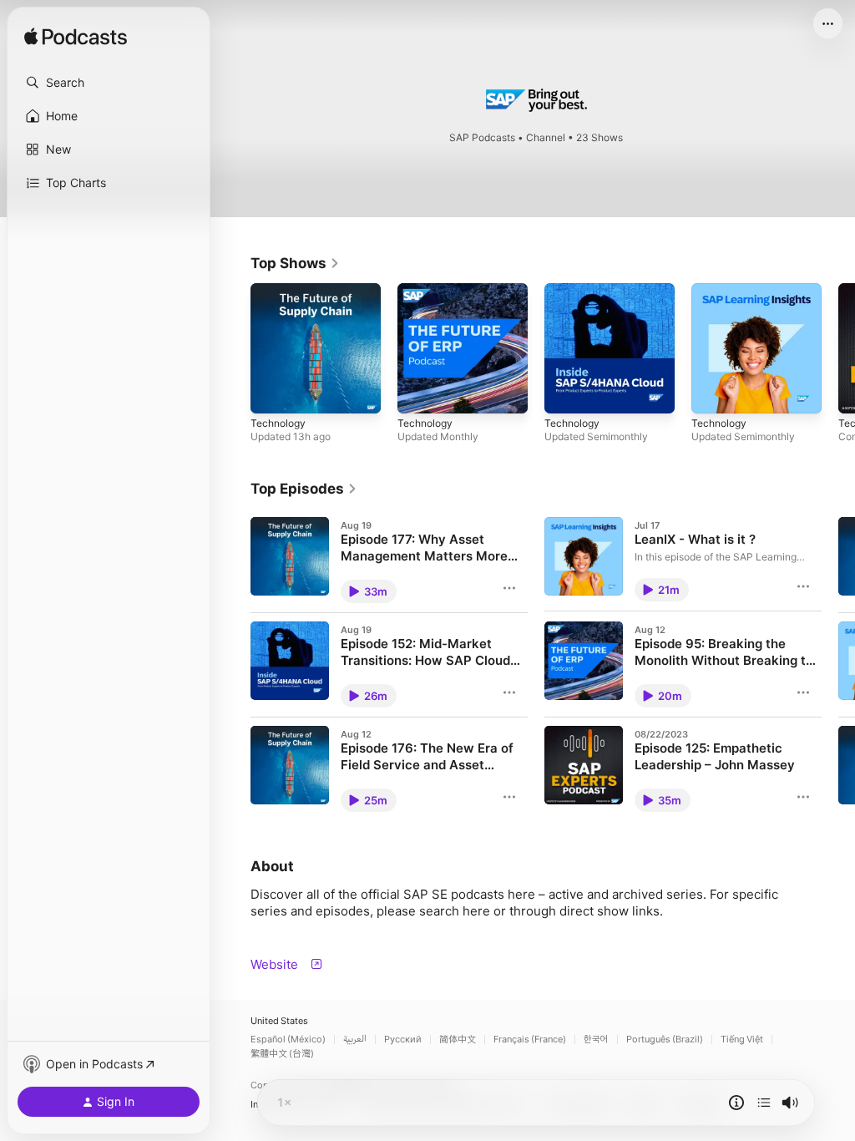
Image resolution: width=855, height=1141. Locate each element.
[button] (108, 82)
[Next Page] (838, 348)
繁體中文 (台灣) (282, 1053)
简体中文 (457, 1039)
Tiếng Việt (742, 1039)
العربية (355, 1039)
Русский (403, 1039)
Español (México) (288, 1039)
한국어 (596, 1039)
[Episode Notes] (736, 1102)
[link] (295, 263)
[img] (75, 37)
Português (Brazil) (664, 1039)
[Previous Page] (233, 348)
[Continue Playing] (764, 1102)
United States (279, 1021)
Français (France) (529, 1039)
